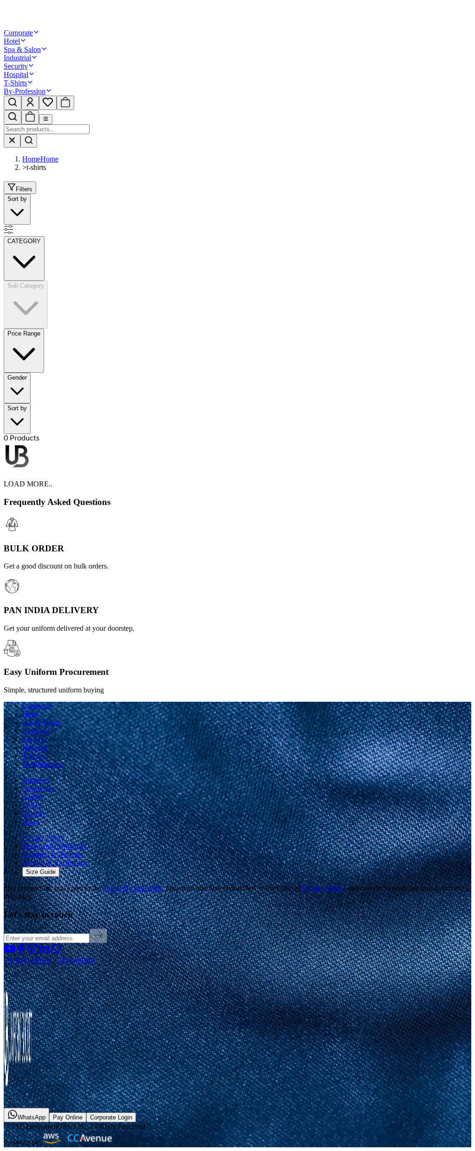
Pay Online (68, 1117)
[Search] (28, 141)
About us (35, 780)
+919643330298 (28, 960)
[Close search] (12, 141)
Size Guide (41, 871)
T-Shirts (15, 83)
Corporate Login (111, 1117)
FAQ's (31, 805)
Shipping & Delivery (52, 854)
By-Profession (24, 91)
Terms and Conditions (54, 846)
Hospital (16, 74)
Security (16, 66)
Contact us (37, 788)
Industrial (17, 58)
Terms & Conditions (132, 888)
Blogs (30, 822)
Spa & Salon (22, 49)
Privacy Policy (43, 837)
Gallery (33, 797)
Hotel (12, 41)
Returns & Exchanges (54, 862)
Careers (33, 813)
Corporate (18, 33)
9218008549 (76, 960)
